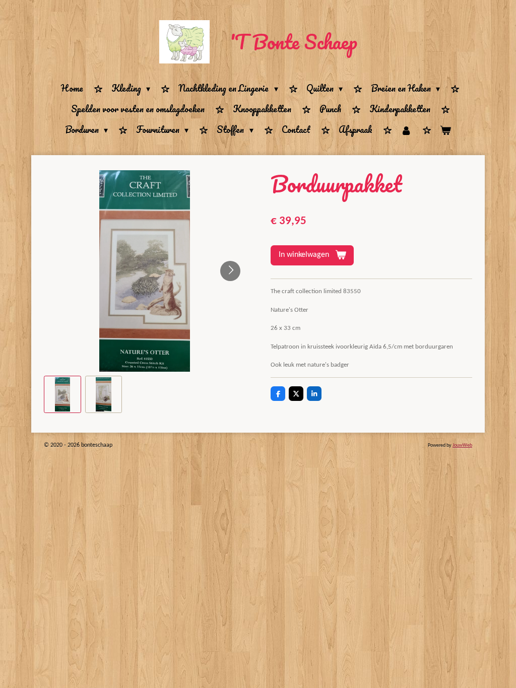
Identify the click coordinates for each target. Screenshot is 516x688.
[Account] (406, 130)
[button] (62, 394)
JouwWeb (462, 445)
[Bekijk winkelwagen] (445, 130)
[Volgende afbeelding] (230, 271)
